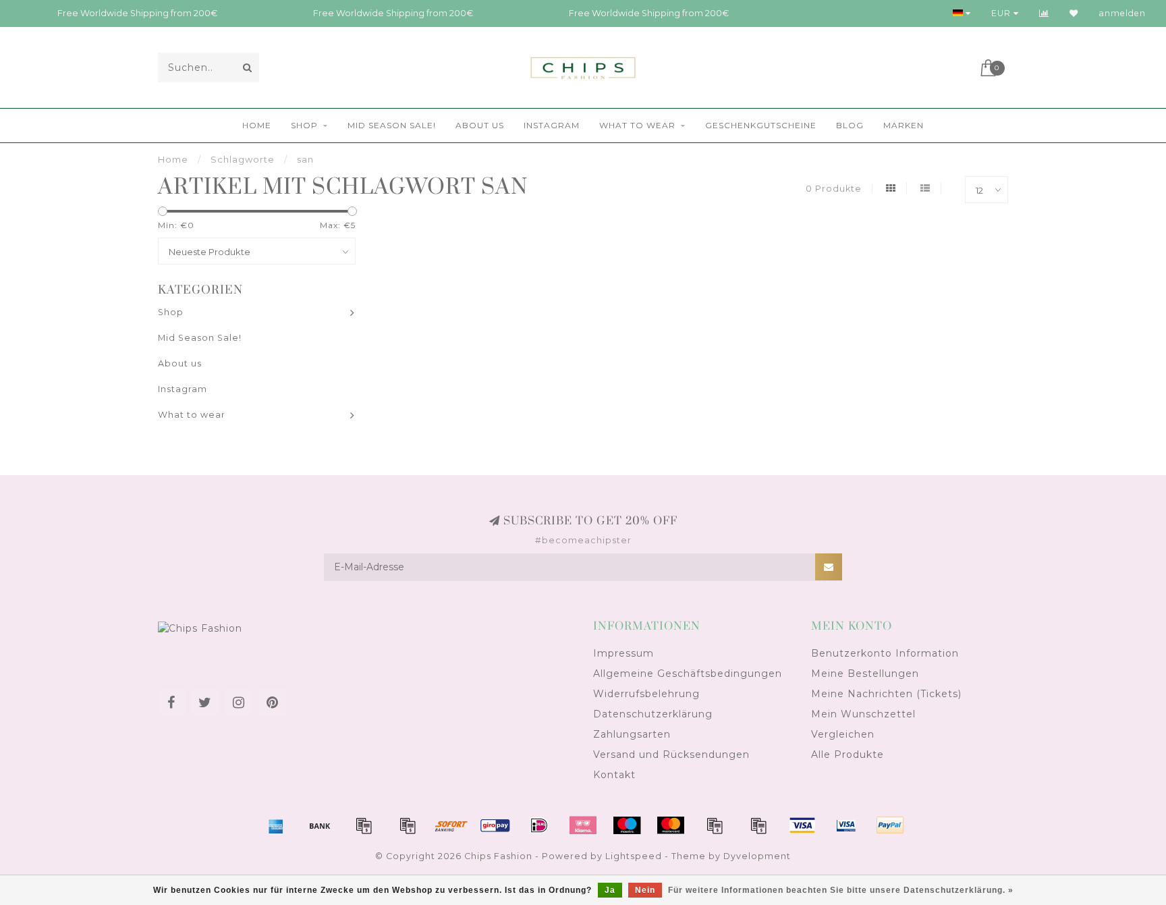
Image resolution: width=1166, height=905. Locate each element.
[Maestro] (627, 825)
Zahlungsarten (632, 734)
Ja (610, 890)
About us (479, 125)
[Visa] (802, 825)
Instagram (552, 125)
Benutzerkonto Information (885, 653)
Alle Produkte (847, 754)
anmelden (1122, 13)
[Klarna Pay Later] (583, 825)
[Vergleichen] (1044, 13)
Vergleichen (842, 734)
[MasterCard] (671, 825)
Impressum (623, 653)
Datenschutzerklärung (653, 714)
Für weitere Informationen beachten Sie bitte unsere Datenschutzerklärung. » (841, 890)
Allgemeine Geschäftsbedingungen (687, 673)
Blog (850, 125)
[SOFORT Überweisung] (451, 825)
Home (256, 125)
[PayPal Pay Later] (758, 825)
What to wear (637, 125)
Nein (645, 890)
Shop (304, 125)
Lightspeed (633, 856)
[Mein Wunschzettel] (1074, 13)
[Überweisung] (320, 825)
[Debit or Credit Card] (364, 825)
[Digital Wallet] (407, 825)
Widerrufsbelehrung (646, 694)
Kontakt (614, 775)
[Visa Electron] (846, 825)
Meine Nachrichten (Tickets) (886, 694)
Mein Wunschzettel (863, 714)
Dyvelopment (757, 856)
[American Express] (276, 825)
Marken (903, 125)
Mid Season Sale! (392, 125)
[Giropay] (495, 825)
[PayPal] (714, 825)
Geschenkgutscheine (760, 125)
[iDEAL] (539, 825)
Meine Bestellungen (865, 673)
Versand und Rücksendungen (671, 754)
